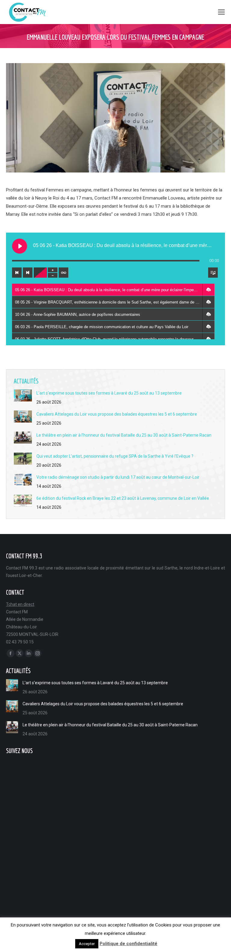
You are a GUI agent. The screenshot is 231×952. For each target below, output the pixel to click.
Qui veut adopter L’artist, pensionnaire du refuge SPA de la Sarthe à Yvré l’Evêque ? (114, 456)
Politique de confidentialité (128, 943)
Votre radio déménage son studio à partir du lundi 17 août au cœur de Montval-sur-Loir (117, 477)
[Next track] (27, 272)
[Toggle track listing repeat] (63, 272)
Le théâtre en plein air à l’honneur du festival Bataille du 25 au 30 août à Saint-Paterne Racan (123, 435)
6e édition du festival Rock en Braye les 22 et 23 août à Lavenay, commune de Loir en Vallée (122, 498)
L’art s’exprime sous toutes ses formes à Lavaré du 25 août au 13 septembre (109, 393)
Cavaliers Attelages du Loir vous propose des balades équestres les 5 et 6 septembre (116, 414)
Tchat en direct (20, 604)
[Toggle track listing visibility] (213, 272)
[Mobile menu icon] (221, 12)
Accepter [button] (87, 943)
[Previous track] (17, 272)
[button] (208, 290)
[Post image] (23, 395)
